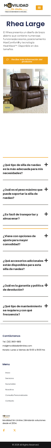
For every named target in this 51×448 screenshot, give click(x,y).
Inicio (7, 372)
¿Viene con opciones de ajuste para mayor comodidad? (19, 240)
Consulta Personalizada (16, 395)
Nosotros (9, 389)
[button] (39, 7)
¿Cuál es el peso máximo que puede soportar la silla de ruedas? (22, 193)
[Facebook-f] (4, 430)
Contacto (9, 400)
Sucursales (10, 384)
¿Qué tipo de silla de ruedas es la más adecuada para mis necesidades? (23, 169)
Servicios (9, 378)
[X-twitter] (14, 430)
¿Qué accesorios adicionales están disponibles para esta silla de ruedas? (23, 265)
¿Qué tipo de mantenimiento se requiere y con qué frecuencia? (22, 310)
